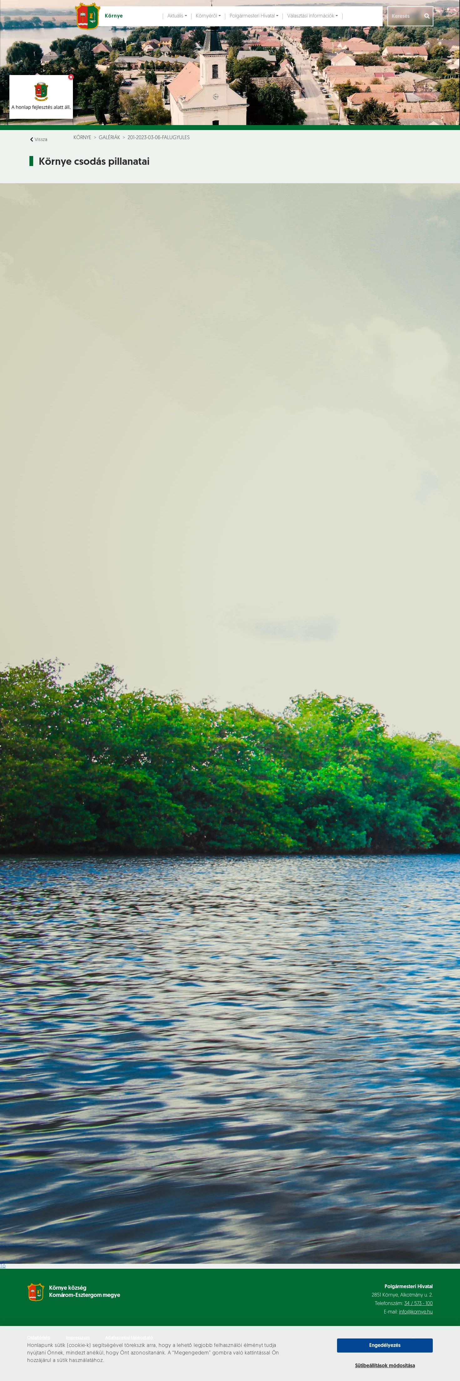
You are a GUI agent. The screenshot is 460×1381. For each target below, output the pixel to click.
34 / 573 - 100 (418, 1303)
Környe (82, 137)
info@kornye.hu (416, 1312)
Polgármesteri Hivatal (252, 16)
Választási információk (310, 16)
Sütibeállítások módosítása (385, 1365)
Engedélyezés (385, 1345)
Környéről (206, 16)
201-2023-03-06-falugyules (159, 137)
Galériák (109, 137)
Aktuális (175, 16)
